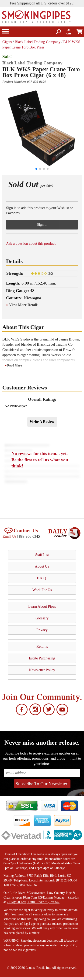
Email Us (9, 536)
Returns (42, 646)
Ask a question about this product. (31, 243)
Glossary (42, 618)
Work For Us (42, 590)
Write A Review (42, 422)
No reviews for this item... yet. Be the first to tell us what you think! (39, 460)
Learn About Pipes (42, 606)
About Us (42, 566)
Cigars (7, 42)
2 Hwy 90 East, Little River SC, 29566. (33, 902)
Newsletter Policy (42, 670)
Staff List (42, 555)
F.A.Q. (42, 578)
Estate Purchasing (42, 658)
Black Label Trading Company (37, 42)
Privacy (42, 630)
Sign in (42, 224)
